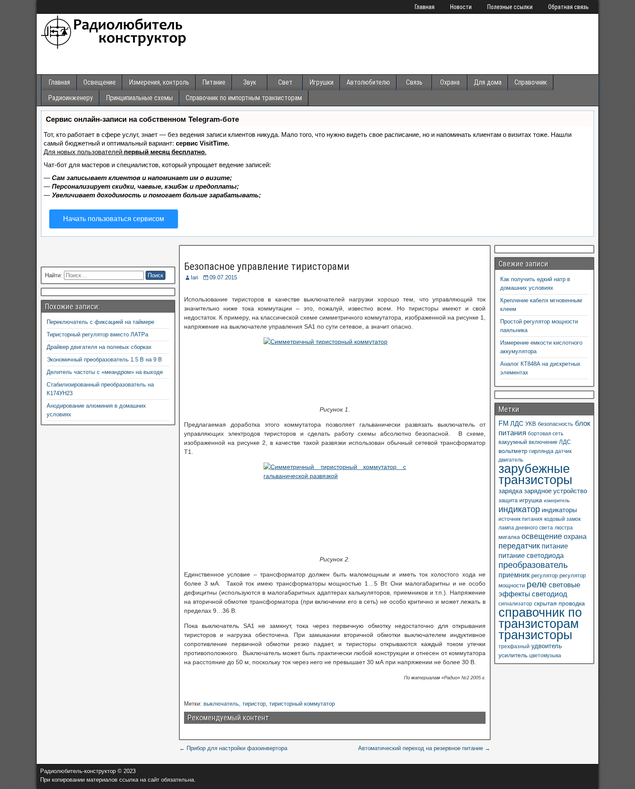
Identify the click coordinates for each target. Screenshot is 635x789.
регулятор (544, 575)
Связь (414, 82)
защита (508, 500)
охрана (575, 536)
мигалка (509, 537)
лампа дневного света (525, 528)
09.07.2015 (223, 277)
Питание (213, 82)
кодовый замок (562, 519)
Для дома (488, 82)
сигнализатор (515, 604)
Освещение (99, 82)
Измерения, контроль (159, 82)
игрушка (530, 500)
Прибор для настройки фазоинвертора (237, 748)
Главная (425, 6)
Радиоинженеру (70, 98)
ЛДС (517, 423)
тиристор (254, 703)
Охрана (450, 82)
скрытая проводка (559, 603)
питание (555, 546)
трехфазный (514, 646)
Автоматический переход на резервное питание (420, 748)
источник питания (520, 519)
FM (503, 423)
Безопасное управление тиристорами (266, 266)
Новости (461, 6)
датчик (563, 451)
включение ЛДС (550, 442)
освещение (541, 536)
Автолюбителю (368, 82)
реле (537, 584)
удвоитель (546, 646)
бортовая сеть (545, 434)
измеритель (557, 500)
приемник (514, 575)
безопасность (555, 424)
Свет (285, 82)
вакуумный (512, 442)
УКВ (530, 424)
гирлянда (541, 451)
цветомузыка (545, 656)
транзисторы (535, 634)
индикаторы (559, 509)
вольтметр (512, 450)
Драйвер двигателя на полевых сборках (99, 347)
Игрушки (321, 82)
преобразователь (533, 565)
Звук (249, 82)
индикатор (519, 509)
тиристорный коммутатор (302, 703)
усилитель (512, 655)
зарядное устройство (555, 490)
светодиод (549, 594)
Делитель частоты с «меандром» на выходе (105, 372)
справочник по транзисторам (540, 618)
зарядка (510, 490)
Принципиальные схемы (139, 98)
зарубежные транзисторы (535, 474)
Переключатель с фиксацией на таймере (100, 322)
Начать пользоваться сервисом (113, 218)
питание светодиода (531, 555)
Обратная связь (568, 6)
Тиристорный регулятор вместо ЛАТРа (97, 334)
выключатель (221, 703)
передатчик (519, 546)
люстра (564, 528)
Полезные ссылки (510, 6)
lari (194, 277)
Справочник (530, 82)
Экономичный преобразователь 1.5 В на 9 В (104, 359)
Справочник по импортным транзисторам (244, 98)
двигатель (510, 460)
